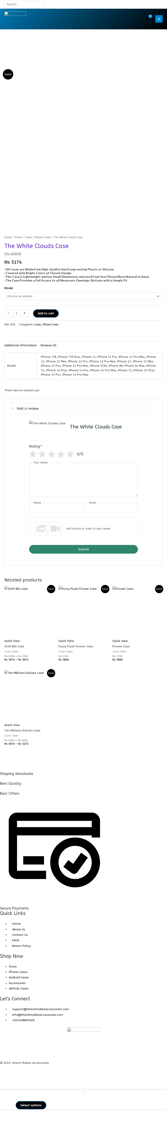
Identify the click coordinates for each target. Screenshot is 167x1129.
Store (18, 237)
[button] (138, 19)
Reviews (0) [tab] (48, 345)
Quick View (12, 641)
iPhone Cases (42, 237)
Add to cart (46, 313)
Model (8, 288)
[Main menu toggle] (159, 19)
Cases (28, 237)
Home (8, 237)
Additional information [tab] (20, 345)
